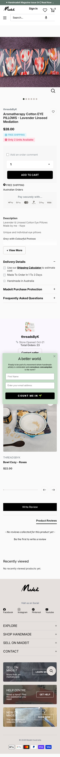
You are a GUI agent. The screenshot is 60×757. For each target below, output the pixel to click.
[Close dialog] (54, 356)
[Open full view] (54, 91)
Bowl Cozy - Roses (15, 462)
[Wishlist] (53, 111)
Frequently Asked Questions (23, 298)
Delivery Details (14, 261)
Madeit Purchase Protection (22, 289)
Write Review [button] (30, 507)
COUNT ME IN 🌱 (30, 395)
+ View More (14, 250)
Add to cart (30, 174)
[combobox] (32, 17)
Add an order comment (24, 154)
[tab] (46, 521)
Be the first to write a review (30, 539)
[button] (46, 17)
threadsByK (30, 336)
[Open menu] (4, 18)
